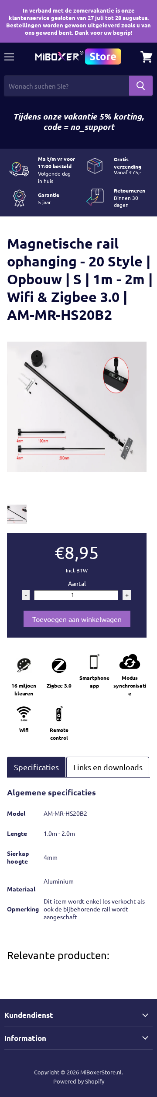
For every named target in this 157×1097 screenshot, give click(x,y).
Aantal (77, 583)
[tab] (36, 767)
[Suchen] (141, 86)
